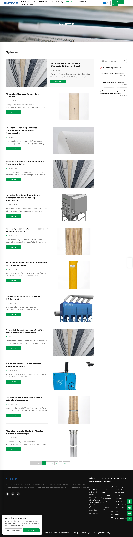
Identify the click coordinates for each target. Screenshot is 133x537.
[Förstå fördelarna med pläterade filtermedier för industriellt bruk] (26, 73)
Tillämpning (57, 1)
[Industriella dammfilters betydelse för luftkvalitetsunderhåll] (73, 376)
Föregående (36, 463)
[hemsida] (11, 3)
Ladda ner (81, 1)
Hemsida (25, 1)
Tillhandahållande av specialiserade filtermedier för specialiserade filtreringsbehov (22, 130)
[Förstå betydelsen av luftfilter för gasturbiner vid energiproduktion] (73, 241)
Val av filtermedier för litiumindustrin (112, 73)
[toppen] (129, 519)
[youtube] (12, 494)
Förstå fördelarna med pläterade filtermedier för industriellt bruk (65, 64)
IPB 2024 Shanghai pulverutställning (112, 82)
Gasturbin (93, 489)
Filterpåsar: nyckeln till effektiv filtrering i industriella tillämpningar (25, 432)
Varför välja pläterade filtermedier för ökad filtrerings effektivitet (25, 162)
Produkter (44, 1)
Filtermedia (93, 513)
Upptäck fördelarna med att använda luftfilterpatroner (23, 297)
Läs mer (58, 81)
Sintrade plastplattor (93, 506)
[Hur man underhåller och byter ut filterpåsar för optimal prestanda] (73, 275)
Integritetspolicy (102, 533)
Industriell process (93, 493)
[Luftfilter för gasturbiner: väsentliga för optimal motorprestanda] (73, 410)
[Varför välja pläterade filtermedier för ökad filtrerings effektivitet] (73, 174)
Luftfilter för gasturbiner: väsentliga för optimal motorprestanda (24, 398)
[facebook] (7, 494)
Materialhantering (95, 497)
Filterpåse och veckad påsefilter (95, 501)
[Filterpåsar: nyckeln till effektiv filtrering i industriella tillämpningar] (73, 443)
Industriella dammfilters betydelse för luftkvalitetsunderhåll (23, 365)
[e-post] (129, 260)
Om (34, 1)
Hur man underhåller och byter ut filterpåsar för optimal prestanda (26, 263)
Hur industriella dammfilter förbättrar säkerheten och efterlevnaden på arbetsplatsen (23, 198)
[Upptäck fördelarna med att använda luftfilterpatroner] (73, 308)
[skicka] (125, 61)
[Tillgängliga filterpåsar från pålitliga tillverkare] (73, 106)
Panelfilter (93, 510)
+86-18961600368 (116, 513)
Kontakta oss (27, 5)
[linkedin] (18, 494)
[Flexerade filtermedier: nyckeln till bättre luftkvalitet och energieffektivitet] (73, 342)
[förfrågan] (129, 265)
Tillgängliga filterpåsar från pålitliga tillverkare (22, 95)
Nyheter (70, 1)
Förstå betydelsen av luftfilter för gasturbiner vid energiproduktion (27, 230)
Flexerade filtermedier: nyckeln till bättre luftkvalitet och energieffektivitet (25, 331)
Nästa (66, 463)
